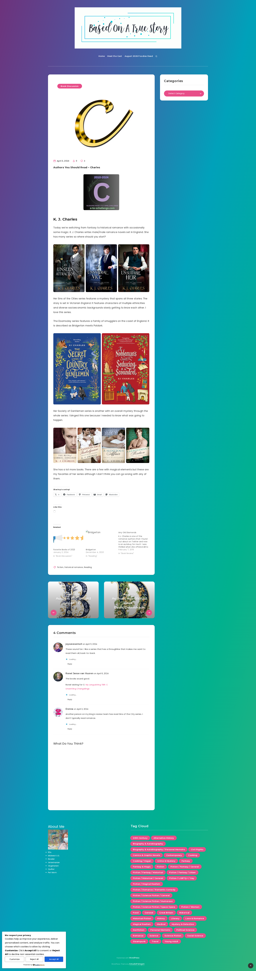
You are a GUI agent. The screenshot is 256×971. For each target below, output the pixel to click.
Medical (161, 924)
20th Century (140, 838)
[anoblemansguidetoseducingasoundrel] (125, 369)
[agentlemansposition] (137, 445)
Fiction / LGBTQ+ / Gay (181, 878)
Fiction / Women (190, 907)
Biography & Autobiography (148, 843)
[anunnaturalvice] (101, 268)
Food (136, 912)
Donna (69, 709)
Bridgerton (91, 549)
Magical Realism (142, 924)
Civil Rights (197, 849)
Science (154, 935)
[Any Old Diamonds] (134, 542)
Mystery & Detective (183, 924)
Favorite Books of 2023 (64, 549)
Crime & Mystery (166, 861)
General (149, 912)
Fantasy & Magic (142, 866)
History (161, 918)
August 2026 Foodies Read (139, 56)
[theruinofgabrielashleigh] (65, 445)
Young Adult (171, 941)
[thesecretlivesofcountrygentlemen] (77, 369)
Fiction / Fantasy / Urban (182, 872)
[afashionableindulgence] (89, 445)
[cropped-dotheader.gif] (128, 28)
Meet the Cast (114, 56)
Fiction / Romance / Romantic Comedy (154, 889)
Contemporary (174, 855)
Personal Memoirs (160, 930)
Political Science (185, 930)
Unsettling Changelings (78, 688)
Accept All (54, 959)
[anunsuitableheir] (133, 268)
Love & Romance (194, 918)
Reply (70, 664)
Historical (184, 912)
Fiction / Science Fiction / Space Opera (154, 907)
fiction (60, 567)
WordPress (134, 957)
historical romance (74, 567)
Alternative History (164, 838)
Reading (88, 567)
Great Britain (166, 912)
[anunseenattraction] (69, 268)
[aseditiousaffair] (113, 445)
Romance (138, 935)
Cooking (192, 855)
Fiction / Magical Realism (146, 884)
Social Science (195, 935)
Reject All (34, 959)
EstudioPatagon (137, 964)
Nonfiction (138, 930)
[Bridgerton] (101, 538)
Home (102, 56)
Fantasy (186, 861)
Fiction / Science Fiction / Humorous (153, 901)
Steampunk (139, 941)
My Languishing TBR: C (97, 684)
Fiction (160, 866)
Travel (155, 941)
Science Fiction (173, 935)
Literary (175, 918)
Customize (14, 959)
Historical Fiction (142, 918)
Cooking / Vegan (142, 861)
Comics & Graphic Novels (146, 855)
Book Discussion (70, 86)
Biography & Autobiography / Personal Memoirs (159, 849)
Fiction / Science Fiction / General (151, 895)
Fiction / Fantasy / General (185, 866)
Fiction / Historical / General (148, 878)
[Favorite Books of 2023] (68, 538)
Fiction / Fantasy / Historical (148, 872)
